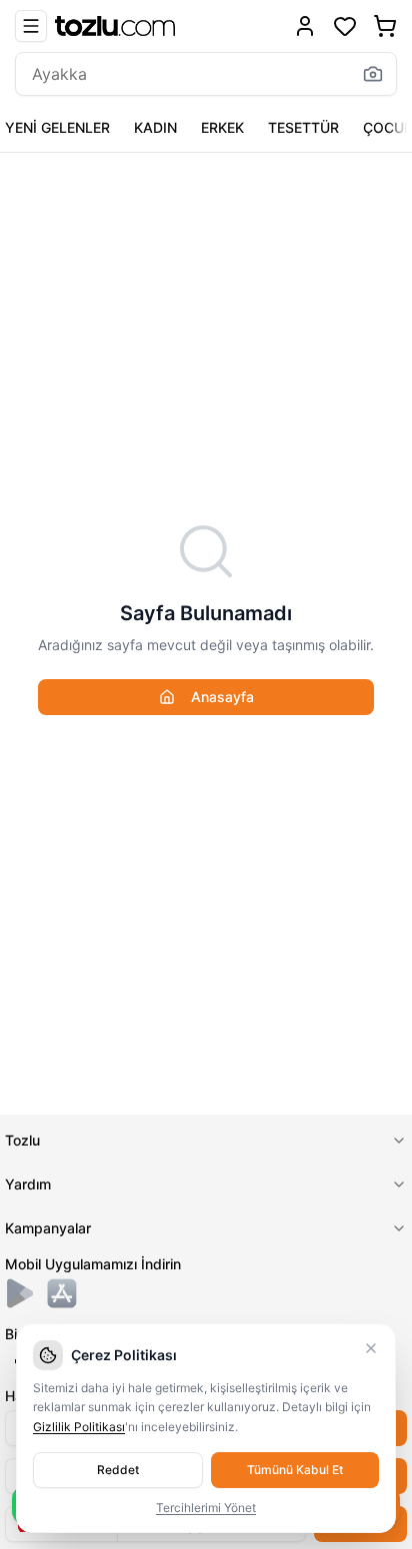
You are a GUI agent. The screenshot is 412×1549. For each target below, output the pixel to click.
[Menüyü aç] (31, 26)
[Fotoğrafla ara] (373, 74)
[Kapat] (371, 1348)
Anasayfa (222, 696)
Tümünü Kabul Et (295, 1469)
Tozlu (22, 1140)
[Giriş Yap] (305, 26)
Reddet (118, 1469)
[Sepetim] (385, 26)
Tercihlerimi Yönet (206, 1507)
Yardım (28, 1183)
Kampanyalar (48, 1227)
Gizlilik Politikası (79, 1426)
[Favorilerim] (345, 26)
